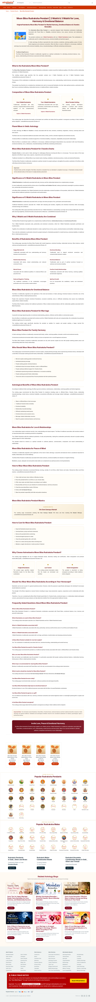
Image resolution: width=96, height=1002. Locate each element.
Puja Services (52, 956)
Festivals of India (67, 966)
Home (4, 7)
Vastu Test (51, 964)
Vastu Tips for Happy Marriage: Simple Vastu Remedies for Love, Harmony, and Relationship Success (19, 898)
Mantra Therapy (66, 968)
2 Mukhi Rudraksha (48, 37)
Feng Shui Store (9, 966)
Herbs (22, 968)
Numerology (65, 962)
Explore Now (12, 867)
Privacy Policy (37, 964)
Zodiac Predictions (53, 962)
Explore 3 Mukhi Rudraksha (48, 111)
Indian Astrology (80, 966)
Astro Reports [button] (22, 7)
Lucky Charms (9, 960)
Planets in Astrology (81, 968)
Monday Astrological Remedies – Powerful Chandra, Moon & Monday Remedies (47, 898)
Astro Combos (24, 954)
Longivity (79, 958)
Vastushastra (66, 956)
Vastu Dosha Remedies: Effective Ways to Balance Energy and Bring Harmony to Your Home (76, 898)
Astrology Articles (67, 954)
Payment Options (38, 962)
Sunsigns (79, 964)
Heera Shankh (24, 958)
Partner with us (37, 970)
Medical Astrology (81, 970)
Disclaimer (36, 966)
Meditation (65, 964)
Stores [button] (8, 7)
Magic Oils (23, 962)
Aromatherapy (80, 954)
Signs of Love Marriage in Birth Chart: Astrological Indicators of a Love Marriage (76, 927)
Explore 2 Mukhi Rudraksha (24, 113)
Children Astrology (81, 960)
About (35, 956)
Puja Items (23, 966)
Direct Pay (49, 7)
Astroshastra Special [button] (32, 7)
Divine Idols (8, 964)
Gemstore (8, 958)
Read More (10, 908)
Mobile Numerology (53, 968)
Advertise (36, 960)
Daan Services (52, 958)
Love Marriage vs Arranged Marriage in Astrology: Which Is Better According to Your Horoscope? (46, 928)
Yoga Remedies (66, 960)
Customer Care (37, 958)
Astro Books (23, 964)
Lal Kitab (79, 956)
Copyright (36, 968)
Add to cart (12, 763)
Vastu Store (8, 968)
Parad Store (8, 962)
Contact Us (70, 7)
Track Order (55, 7)
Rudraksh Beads (14, 11)
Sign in (60, 7)
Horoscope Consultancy (54, 954)
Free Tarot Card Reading (54, 970)
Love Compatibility (67, 970)
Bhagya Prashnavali (53, 966)
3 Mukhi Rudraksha (63, 37)
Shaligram (23, 956)
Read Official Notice (78, 980)
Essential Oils (24, 960)
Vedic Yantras (9, 956)
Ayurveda (65, 958)
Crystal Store (9, 970)
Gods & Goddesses (81, 962)
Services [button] (14, 7)
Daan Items (23, 970)
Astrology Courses (53, 960)
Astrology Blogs (42, 7)
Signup (65, 7)
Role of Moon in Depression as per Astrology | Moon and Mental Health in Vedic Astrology (19, 927)
